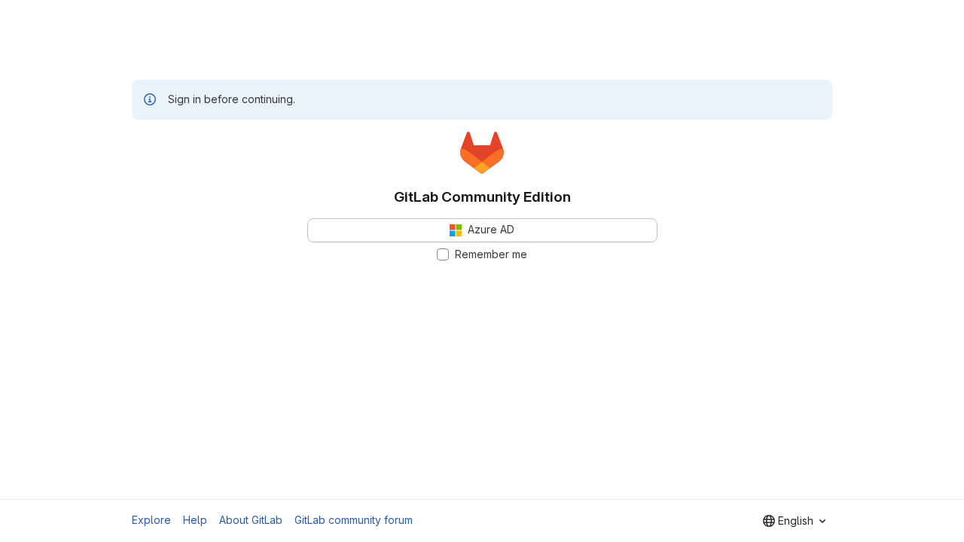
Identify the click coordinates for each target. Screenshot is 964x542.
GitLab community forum (353, 519)
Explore (151, 519)
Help (195, 519)
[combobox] (794, 521)
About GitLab (250, 519)
